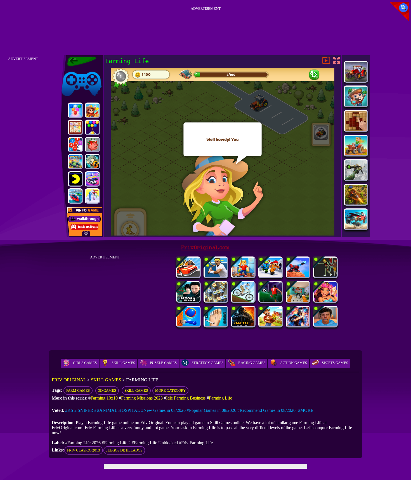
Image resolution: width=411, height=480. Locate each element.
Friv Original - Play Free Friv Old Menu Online (79, 61)
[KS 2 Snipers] (356, 178)
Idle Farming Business (186, 398)
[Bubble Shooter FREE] (92, 127)
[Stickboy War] (298, 324)
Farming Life (220, 398)
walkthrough (88, 219)
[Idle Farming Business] (356, 104)
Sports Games (335, 363)
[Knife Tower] (188, 324)
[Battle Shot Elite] (243, 324)
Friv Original (71, 70)
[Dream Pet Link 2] (75, 127)
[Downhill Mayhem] (243, 300)
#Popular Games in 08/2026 (211, 410)
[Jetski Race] (75, 196)
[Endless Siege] (75, 161)
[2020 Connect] (75, 144)
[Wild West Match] (92, 110)
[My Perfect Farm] (270, 324)
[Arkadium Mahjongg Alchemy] (216, 300)
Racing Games (251, 363)
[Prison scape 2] (188, 300)
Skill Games (123, 363)
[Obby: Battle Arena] (243, 275)
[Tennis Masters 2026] (216, 275)
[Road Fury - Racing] (356, 227)
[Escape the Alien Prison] (270, 275)
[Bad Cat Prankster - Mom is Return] (298, 300)
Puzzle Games (163, 363)
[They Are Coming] (325, 275)
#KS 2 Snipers (80, 410)
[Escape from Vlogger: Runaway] (325, 324)
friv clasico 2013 (83, 450)
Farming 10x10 (104, 398)
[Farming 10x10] (356, 129)
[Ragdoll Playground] (92, 144)
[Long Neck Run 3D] (92, 196)
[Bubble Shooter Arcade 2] (75, 110)
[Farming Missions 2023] (356, 80)
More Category (170, 390)
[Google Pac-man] (75, 179)
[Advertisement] (205, 24)
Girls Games (85, 363)
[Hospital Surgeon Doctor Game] (216, 324)
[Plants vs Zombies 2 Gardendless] (92, 161)
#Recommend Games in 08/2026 (266, 410)
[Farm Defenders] (356, 203)
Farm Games (78, 390)
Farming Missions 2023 (142, 398)
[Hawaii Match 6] (325, 300)
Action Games (293, 363)
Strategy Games (207, 363)
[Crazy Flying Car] (188, 275)
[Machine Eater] (298, 275)
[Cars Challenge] (92, 179)
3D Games (107, 390)
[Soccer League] (270, 300)
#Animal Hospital (118, 410)
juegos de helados (124, 450)
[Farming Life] (356, 153)
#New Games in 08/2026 (163, 410)
